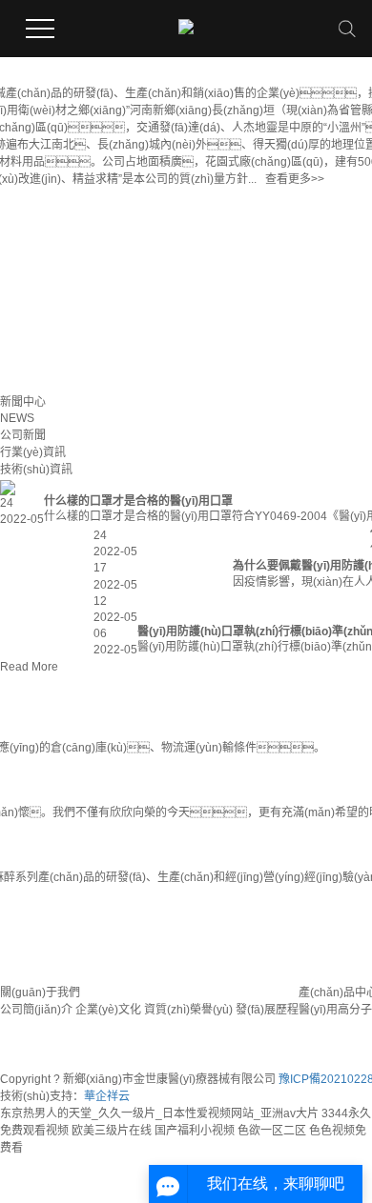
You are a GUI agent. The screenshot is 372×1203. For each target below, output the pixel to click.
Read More (29, 666)
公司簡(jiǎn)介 (36, 1009)
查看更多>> (294, 179)
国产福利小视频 (195, 1130)
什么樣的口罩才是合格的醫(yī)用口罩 (138, 501)
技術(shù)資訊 (36, 469)
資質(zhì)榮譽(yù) (188, 1009)
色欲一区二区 (272, 1130)
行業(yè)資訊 (33, 452)
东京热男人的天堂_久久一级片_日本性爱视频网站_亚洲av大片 (159, 1113)
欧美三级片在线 (112, 1130)
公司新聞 (23, 435)
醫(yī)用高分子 (335, 1009)
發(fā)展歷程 (267, 1009)
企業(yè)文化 (108, 1009)
